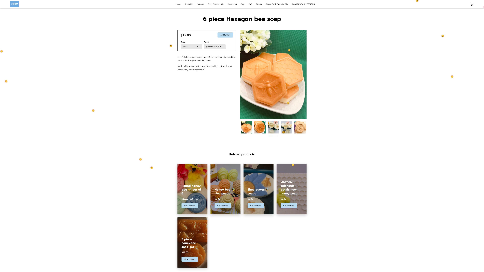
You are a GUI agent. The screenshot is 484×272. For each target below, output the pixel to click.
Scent (206, 42)
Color (183, 42)
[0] (471, 4)
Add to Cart (225, 35)
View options (189, 206)
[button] (191, 46)
